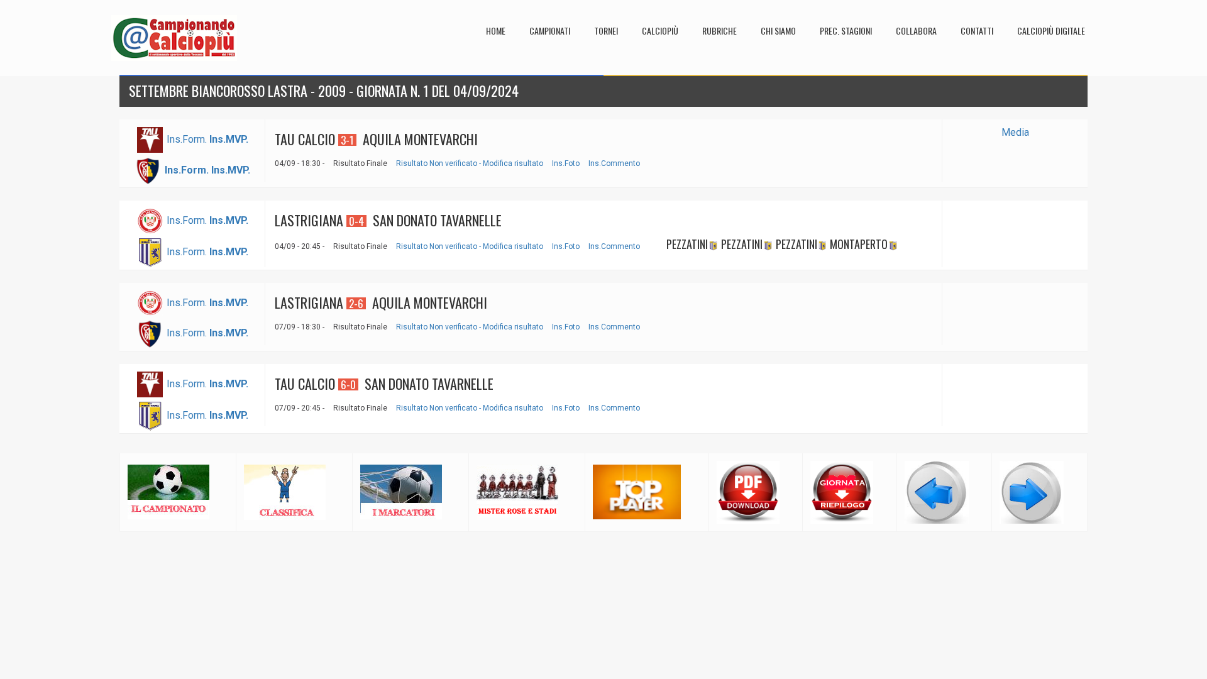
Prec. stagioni (846, 30)
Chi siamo (778, 30)
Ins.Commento (614, 163)
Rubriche (719, 30)
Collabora (916, 30)
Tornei (606, 30)
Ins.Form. (187, 139)
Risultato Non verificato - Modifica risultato (469, 163)
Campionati (549, 30)
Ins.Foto (566, 163)
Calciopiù (660, 30)
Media (1015, 132)
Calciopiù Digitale (1051, 30)
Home (495, 30)
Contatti (977, 30)
